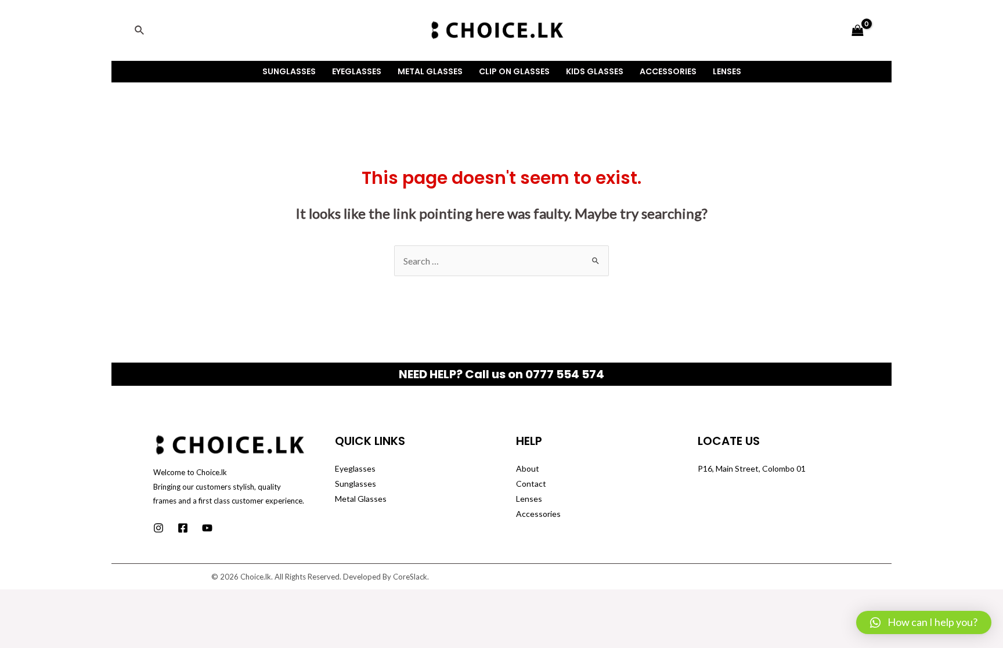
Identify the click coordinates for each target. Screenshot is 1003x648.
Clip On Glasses (514, 71)
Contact (531, 483)
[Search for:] (501, 260)
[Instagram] (158, 528)
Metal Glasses (430, 71)
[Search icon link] (140, 30)
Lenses (727, 71)
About (527, 468)
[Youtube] (207, 528)
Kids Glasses (594, 71)
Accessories (668, 71)
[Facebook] (183, 528)
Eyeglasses (356, 71)
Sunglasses (289, 71)
